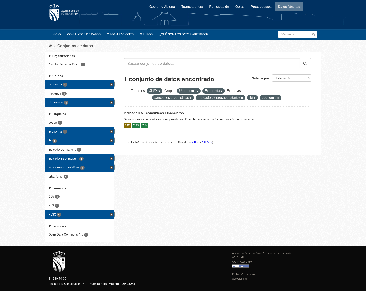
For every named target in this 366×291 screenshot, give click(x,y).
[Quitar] (159, 91)
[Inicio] (50, 45)
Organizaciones (120, 34)
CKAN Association (242, 261)
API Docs (207, 142)
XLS (144, 125)
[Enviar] (313, 34)
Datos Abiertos (289, 6)
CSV (127, 125)
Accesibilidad (240, 278)
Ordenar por (260, 78)
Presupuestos (261, 6)
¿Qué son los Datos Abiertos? (183, 34)
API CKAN (238, 257)
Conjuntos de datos (84, 34)
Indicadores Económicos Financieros (154, 112)
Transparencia (192, 6)
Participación (219, 6)
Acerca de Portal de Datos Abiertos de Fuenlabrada (261, 253)
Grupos (146, 34)
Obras (239, 6)
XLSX (136, 125)
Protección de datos (243, 274)
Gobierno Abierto (162, 6)
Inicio (56, 34)
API (194, 142)
